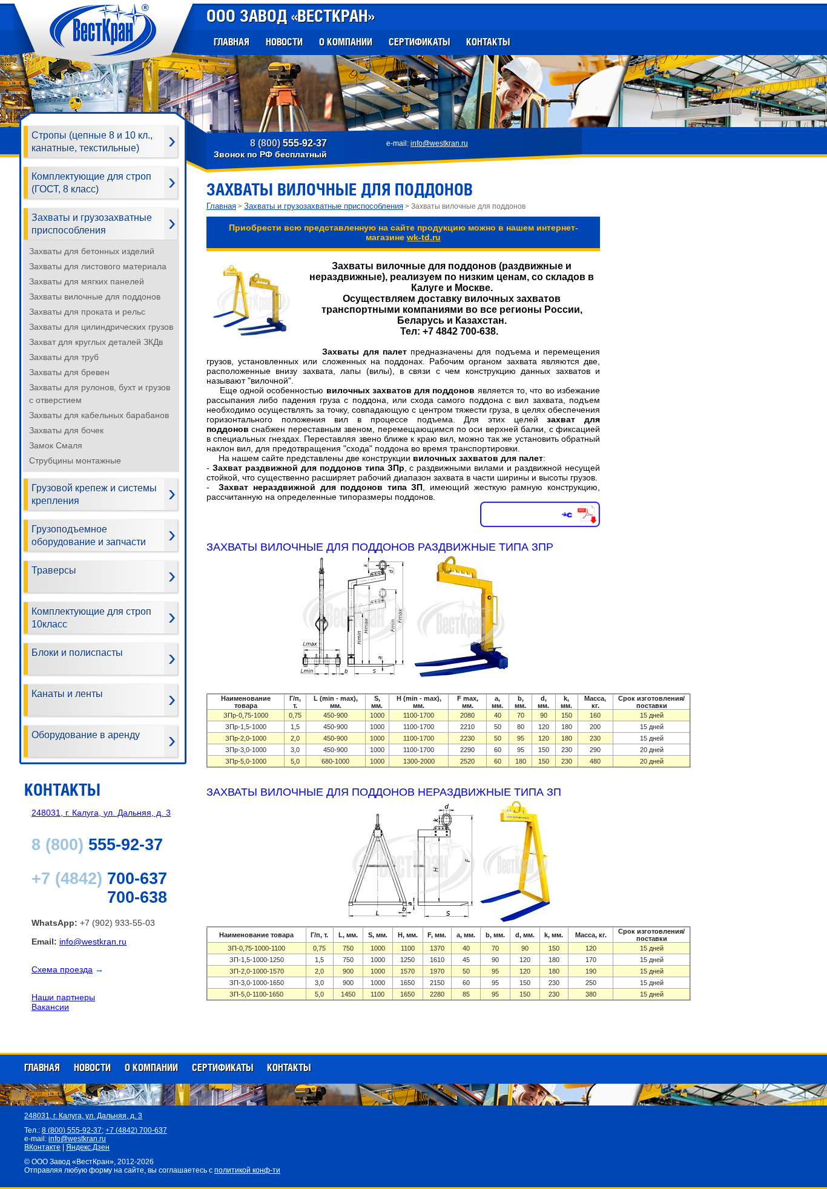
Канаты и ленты (67, 694)
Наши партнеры (63, 997)
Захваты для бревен (69, 372)
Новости (284, 41)
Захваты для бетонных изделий (91, 251)
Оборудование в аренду (85, 735)
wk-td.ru (424, 237)
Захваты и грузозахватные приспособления (323, 206)
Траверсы (53, 570)
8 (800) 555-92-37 (72, 1130)
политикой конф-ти (247, 1170)
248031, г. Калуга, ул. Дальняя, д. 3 (101, 812)
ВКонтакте (42, 1147)
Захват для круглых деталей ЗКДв (96, 342)
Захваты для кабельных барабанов (99, 415)
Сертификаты (419, 41)
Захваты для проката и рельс (87, 311)
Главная (231, 41)
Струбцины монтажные (75, 460)
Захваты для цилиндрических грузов (101, 327)
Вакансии (50, 1007)
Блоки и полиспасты (77, 652)
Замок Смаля (55, 445)
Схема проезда (62, 969)
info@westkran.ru (439, 143)
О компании (345, 41)
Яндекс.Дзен (88, 1147)
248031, (83, 1116)
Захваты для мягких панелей (86, 281)
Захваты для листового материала (97, 266)
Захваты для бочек (66, 430)
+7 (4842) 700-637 (136, 1130)
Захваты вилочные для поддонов (94, 296)
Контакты (488, 41)
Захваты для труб (64, 357)
